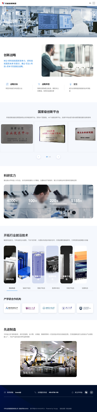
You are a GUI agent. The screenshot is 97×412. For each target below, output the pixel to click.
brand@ (18, 392)
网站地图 (69, 408)
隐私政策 (62, 408)
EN (90, 3)
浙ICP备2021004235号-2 (37, 408)
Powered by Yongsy (52, 408)
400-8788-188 (53, 392)
